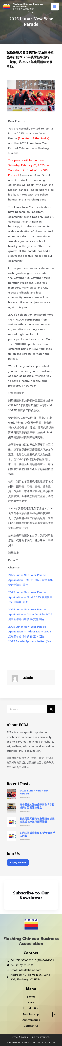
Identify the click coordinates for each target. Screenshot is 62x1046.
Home (31, 997)
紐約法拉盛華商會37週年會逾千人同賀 (37, 834)
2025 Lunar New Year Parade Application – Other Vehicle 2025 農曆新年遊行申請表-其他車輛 (30, 614)
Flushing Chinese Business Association (28, 5)
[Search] (51, 709)
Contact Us (31, 1026)
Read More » (25, 798)
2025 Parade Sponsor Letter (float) (30, 641)
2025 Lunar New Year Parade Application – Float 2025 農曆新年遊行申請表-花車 (30, 597)
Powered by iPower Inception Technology (31, 1042)
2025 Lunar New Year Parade (34, 792)
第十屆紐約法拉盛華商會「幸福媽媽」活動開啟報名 (37, 806)
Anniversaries (31, 1020)
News (31, 1003)
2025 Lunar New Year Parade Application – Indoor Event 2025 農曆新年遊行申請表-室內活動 (29, 632)
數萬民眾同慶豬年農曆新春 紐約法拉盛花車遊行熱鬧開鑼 (37, 820)
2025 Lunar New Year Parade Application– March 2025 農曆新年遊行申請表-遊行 (30, 580)
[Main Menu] (55, 6)
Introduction (31, 1008)
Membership (31, 1014)
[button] (18, 862)
